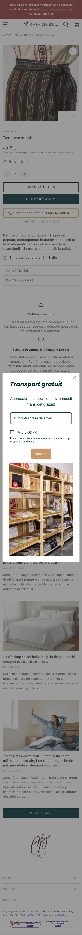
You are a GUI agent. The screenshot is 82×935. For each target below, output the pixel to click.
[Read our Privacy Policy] (69, 438)
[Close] (74, 378)
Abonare (41, 454)
